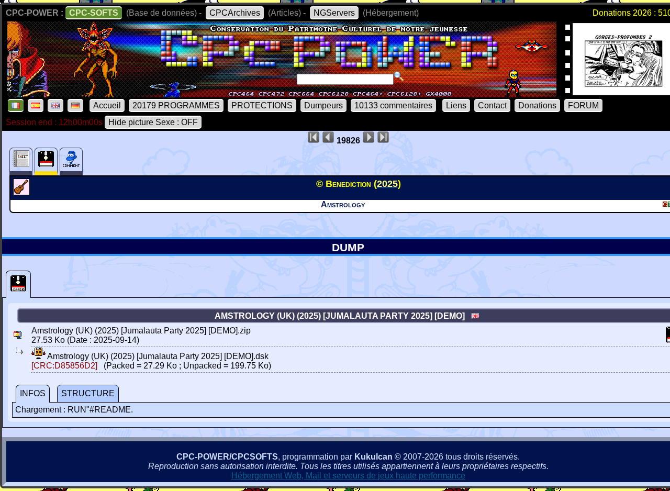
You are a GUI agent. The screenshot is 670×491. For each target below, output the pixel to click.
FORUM (583, 105)
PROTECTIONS (262, 105)
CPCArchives (234, 12)
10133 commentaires (393, 105)
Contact (492, 105)
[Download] (38, 356)
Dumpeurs (323, 105)
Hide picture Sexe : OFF (153, 122)
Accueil (107, 105)
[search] (399, 76)
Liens (456, 105)
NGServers (334, 12)
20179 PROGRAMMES (176, 105)
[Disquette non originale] (18, 284)
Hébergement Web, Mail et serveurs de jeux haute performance (348, 475)
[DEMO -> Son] (22, 192)
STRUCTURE (88, 393)
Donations (537, 105)
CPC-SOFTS (93, 12)
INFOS (33, 393)
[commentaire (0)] (71, 161)
